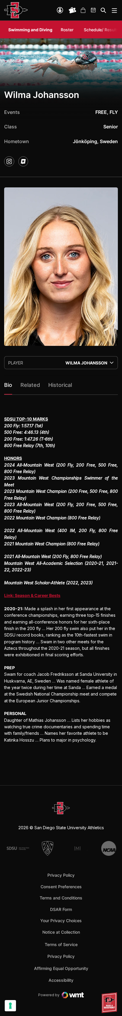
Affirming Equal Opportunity (61, 968)
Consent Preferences (61, 886)
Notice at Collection (61, 932)
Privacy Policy (61, 875)
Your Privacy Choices (61, 920)
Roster (67, 29)
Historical (60, 385)
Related (30, 385)
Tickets (72, 10)
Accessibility (61, 980)
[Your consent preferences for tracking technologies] (10, 1005)
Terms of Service (61, 944)
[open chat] (110, 1002)
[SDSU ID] (60, 10)
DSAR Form (61, 909)
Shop (83, 10)
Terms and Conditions (61, 897)
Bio (8, 385)
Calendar (93, 10)
